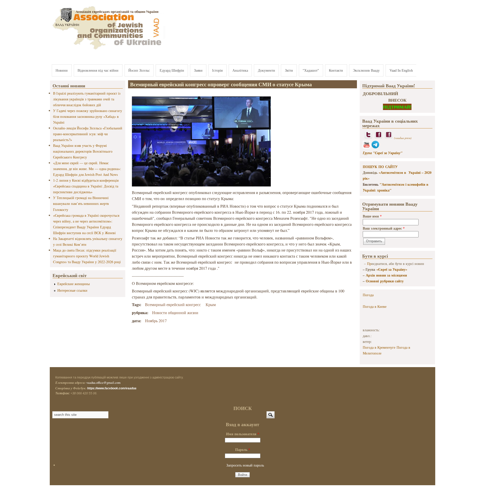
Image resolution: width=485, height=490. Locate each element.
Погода (368, 294)
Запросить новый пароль (245, 465)
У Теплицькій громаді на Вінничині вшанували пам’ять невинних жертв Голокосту (81, 203)
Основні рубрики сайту (385, 281)
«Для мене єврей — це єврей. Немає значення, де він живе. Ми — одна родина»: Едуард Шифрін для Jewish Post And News (87, 168)
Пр (369, 263)
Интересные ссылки (72, 290)
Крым (211, 304)
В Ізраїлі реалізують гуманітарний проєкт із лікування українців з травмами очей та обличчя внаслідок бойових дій (86, 99)
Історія (217, 70)
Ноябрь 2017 (156, 320)
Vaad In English (401, 70)
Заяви (198, 70)
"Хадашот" (311, 70)
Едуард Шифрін (172, 70)
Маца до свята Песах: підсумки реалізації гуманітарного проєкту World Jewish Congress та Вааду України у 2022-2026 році (87, 256)
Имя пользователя (242, 434)
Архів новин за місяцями (386, 275)
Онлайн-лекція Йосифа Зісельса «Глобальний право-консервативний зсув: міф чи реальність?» (87, 134)
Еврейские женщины (73, 283)
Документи (266, 70)
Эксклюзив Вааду (366, 70)
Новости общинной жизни (175, 312)
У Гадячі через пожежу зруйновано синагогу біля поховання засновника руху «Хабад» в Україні (87, 116)
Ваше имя (372, 216)
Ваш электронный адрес (384, 228)
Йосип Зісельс (139, 70)
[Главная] (107, 49)
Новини (62, 70)
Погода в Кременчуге (379, 347)
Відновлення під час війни (98, 70)
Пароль (242, 449)
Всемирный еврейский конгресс (173, 304)
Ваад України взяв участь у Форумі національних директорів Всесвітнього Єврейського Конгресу (82, 151)
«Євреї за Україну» (391, 269)
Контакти (336, 70)
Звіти (289, 70)
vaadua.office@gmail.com (103, 382)
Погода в (374, 306)
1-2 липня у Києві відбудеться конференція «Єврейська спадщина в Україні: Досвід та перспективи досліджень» (85, 186)
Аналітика (240, 70)
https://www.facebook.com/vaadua (111, 388)
